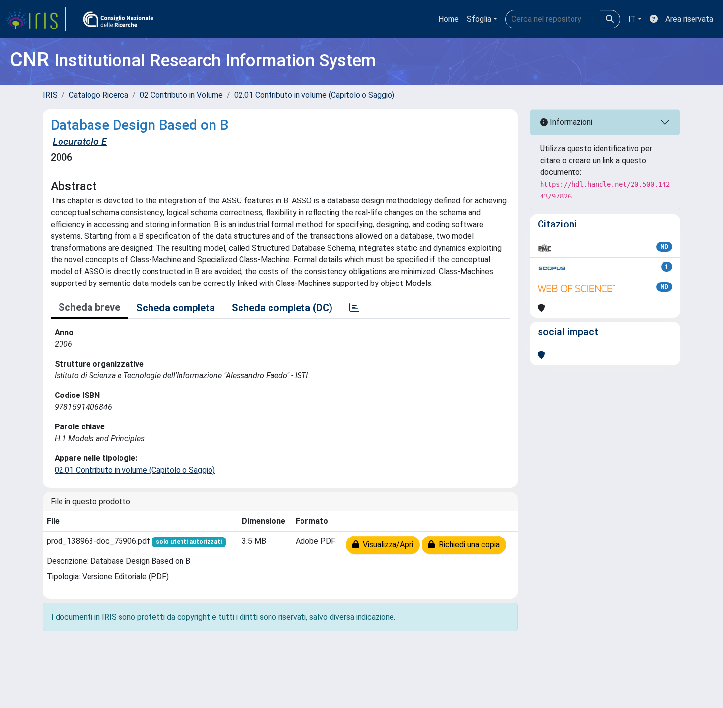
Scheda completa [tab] (175, 307)
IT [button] (632, 19)
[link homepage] (36, 19)
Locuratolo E (80, 141)
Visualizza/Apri (386, 544)
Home (448, 19)
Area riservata (689, 19)
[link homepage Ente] (118, 19)
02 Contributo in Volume (181, 95)
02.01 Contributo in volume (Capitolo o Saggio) (314, 95)
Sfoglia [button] (479, 19)
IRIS (50, 95)
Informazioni (570, 122)
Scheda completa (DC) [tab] (282, 307)
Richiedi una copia (467, 544)
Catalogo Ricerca (98, 95)
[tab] (354, 307)
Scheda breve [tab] (89, 307)
